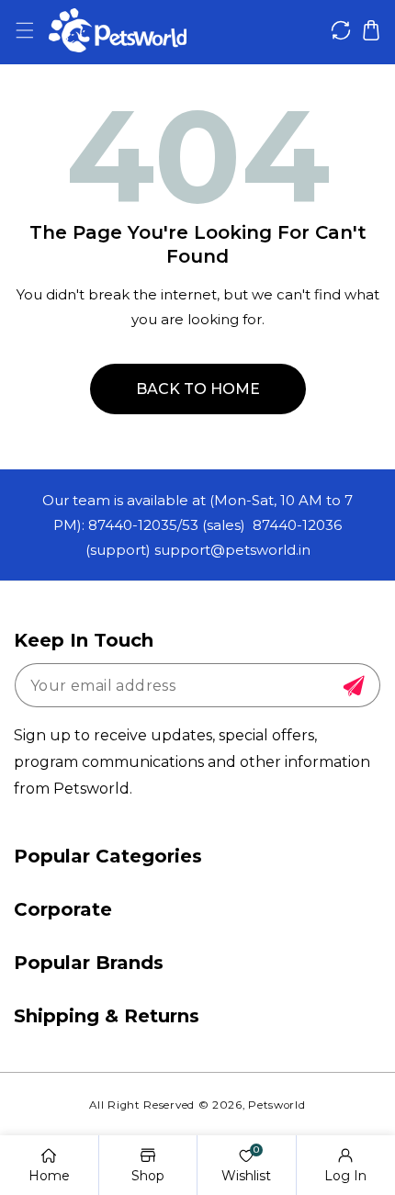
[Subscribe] (353, 686)
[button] (24, 30)
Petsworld (276, 1105)
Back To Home (198, 389)
